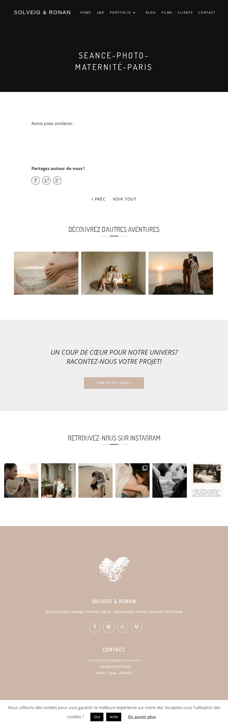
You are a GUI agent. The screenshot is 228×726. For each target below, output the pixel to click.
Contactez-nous (114, 382)
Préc (99, 199)
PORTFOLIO (121, 12)
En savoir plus (142, 716)
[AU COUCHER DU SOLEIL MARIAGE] (180, 273)
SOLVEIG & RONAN (42, 12)
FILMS (167, 12)
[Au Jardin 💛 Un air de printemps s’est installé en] (132, 480)
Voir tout (125, 199)
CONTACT (206, 12)
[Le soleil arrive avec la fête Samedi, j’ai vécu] (95, 480)
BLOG (151, 12)
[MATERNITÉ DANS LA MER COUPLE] (46, 273)
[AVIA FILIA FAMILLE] (113, 273)
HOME (85, 12)
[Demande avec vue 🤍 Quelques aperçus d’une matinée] (169, 480)
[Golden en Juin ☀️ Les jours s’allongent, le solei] (21, 480)
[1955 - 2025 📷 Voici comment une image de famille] (207, 480)
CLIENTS (185, 12)
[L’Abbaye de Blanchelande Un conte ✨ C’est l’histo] (58, 480)
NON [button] (114, 716)
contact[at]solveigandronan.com (114, 660)
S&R (100, 12)
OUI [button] (97, 716)
